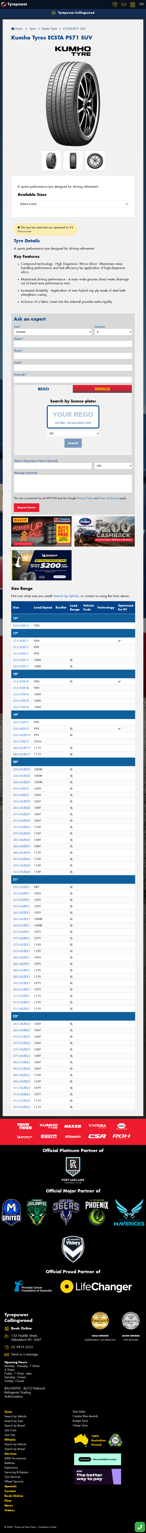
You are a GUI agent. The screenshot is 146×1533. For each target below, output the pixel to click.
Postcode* (20, 374)
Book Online (13, 1496)
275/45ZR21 (21, 945)
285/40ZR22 (21, 1075)
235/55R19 (21, 741)
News (8, 1505)
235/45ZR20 (21, 769)
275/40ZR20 (21, 814)
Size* (17, 327)
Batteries (9, 1463)
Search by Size (13, 1421)
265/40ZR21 (21, 906)
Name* (18, 339)
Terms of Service (108, 498)
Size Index (79, 1411)
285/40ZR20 (21, 840)
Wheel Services (13, 1481)
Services (10, 1454)
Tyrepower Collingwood (75, 13)
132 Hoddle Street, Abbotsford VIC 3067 (26, 1338)
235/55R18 (21, 694)
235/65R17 (21, 660)
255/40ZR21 (21, 893)
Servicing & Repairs (16, 1472)
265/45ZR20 (21, 808)
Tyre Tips (9, 1435)
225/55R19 (21, 722)
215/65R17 (21, 647)
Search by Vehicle (15, 1416)
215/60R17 (21, 641)
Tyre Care (10, 1430)
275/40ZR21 (21, 932)
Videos (9, 1510)
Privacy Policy (85, 498)
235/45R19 (21, 729)
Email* (18, 363)
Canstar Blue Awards (85, 1416)
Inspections (11, 1467)
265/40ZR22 (21, 1024)
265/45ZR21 (21, 919)
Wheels (9, 1440)
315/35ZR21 (21, 996)
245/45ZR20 (21, 782)
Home (18, 29)
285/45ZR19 (21, 748)
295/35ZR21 (21, 983)
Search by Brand (14, 1425)
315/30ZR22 (21, 1088)
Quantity (100, 327)
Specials (10, 1486)
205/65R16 (21, 626)
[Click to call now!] (114, 4)
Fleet (8, 1501)
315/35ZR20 (21, 872)
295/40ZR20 (21, 859)
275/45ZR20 (21, 827)
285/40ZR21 (21, 957)
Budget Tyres (80, 1421)
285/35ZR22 (21, 1062)
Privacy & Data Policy (25, 1527)
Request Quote (26, 507)
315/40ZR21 (21, 1009)
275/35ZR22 (21, 1037)
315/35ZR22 (21, 1101)
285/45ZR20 (21, 853)
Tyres (8, 1412)
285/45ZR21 (21, 970)
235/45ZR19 (21, 735)
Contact (10, 1491)
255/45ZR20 (21, 801)
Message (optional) (25, 473)
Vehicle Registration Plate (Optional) (36, 461)
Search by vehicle (66, 596)
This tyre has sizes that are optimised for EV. (46, 229)
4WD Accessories (15, 1458)
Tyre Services (12, 1477)
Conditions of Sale (47, 1527)
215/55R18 (21, 681)
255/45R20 (21, 789)
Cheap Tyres (80, 1425)
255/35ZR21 (21, 887)
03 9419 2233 (22, 1347)
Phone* (18, 351)
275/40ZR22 (21, 1049)
